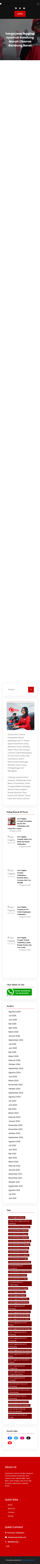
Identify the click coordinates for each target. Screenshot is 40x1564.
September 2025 (16, 1040)
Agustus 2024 (15, 1072)
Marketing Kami (10, 351)
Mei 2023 (12, 1109)
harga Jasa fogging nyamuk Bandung (19, 1222)
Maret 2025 (13, 1056)
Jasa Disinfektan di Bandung (19, 1227)
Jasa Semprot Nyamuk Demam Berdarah (17, 1410)
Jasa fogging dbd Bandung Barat (17, 618)
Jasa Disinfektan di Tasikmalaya (16, 1283)
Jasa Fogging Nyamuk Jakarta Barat (20, 1355)
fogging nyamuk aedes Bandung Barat (18, 560)
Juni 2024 (13, 1076)
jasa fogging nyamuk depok (19, 1319)
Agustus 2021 (14, 1190)
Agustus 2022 (14, 1141)
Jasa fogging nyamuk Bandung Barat (18, 635)
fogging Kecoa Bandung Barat (15, 557)
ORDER (20, 14)
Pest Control (26, 108)
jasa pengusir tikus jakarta (18, 1402)
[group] (20, 244)
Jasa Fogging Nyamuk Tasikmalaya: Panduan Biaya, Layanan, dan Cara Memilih (24, 876)
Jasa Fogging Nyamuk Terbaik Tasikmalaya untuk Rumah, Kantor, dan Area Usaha (24, 942)
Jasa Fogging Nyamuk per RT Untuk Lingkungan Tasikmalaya (24, 910)
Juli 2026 (12, 1015)
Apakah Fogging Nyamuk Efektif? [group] (19, 312)
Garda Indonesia (27, 1560)
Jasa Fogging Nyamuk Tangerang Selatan (17, 1373)
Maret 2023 (13, 1113)
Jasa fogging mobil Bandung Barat (17, 622)
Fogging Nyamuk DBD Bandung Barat (18, 574)
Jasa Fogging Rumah (12, 505)
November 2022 (15, 1129)
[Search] (31, 689)
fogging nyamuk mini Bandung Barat (18, 587)
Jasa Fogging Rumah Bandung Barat (17, 648)
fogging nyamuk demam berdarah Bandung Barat (17, 579)
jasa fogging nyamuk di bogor (20, 1329)
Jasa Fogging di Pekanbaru (18, 1299)
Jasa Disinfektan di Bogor (18, 1234)
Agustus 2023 (15, 1097)
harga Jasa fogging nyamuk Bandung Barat (18, 613)
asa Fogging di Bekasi (16, 1217)
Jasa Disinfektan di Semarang (19, 1272)
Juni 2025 (13, 1048)
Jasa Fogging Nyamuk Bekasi (19, 1312)
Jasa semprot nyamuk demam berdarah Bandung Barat (19, 656)
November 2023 (16, 1084)
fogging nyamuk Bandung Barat (16, 571)
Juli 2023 (12, 1101)
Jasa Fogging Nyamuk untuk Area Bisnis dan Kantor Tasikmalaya (24, 840)
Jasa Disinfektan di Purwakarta (16, 1267)
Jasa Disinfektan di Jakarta (18, 1255)
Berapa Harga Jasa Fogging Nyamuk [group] (17, 395)
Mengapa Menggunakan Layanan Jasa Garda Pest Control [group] (19, 280)
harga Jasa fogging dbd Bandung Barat (19, 608)
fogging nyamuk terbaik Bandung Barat (19, 594)
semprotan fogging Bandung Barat (17, 668)
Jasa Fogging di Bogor (17, 1292)
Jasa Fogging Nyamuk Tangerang (17, 1367)
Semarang (12, 251)
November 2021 (15, 1178)
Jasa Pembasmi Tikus (16, 467)
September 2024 (16, 1068)
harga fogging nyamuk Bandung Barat (18, 601)
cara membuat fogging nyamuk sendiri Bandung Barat (19, 548)
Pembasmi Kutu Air (15, 448)
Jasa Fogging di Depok (17, 1295)
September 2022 (16, 1137)
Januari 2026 (14, 1036)
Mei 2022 (12, 1153)
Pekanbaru (12, 269)
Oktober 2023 (14, 1089)
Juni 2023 (13, 1105)
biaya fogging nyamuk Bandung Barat (18, 519)
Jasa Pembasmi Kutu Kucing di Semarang (19, 1391)
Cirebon (10, 242)
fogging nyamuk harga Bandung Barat (19, 584)
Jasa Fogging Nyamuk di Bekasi (17, 1324)
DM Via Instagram (15, 367)
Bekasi (10, 215)
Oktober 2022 (14, 1133)
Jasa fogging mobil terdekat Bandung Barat (18, 626)
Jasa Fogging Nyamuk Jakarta (20, 1350)
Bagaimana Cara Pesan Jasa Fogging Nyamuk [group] (17, 359)
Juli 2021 (12, 1194)
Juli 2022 (12, 1145)
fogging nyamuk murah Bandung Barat (19, 591)
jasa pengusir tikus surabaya (19, 1405)
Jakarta (10, 230)
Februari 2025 (14, 1060)
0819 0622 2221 (13, 1542)
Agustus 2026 (15, 1011)
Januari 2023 (14, 1121)
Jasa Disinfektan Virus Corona (20, 460)
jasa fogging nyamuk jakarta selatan (19, 1361)
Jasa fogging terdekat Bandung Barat (18, 651)
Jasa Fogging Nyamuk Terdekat (16, 501)
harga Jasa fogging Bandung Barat (17, 605)
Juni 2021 (12, 1198)
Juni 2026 (13, 1020)
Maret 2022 (13, 1161)
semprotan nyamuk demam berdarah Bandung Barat (18, 672)
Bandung (11, 221)
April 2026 (13, 1028)
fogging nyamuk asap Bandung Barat (18, 567)
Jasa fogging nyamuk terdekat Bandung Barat (19, 639)
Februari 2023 (14, 1117)
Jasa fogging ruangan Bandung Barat (18, 644)
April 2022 (13, 1158)
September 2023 (16, 1093)
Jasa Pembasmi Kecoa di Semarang (18, 1385)
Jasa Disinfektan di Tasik (18, 1279)
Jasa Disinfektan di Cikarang (19, 1245)
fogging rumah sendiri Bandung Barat (18, 598)
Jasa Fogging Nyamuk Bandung (17, 1307)
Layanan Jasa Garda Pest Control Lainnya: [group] (19, 435)
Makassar (11, 263)
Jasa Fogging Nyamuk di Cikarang (17, 1333)
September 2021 (16, 1186)
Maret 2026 (13, 1032)
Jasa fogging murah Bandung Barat (18, 631)
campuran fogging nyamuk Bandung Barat (20, 522)
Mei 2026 (12, 1024)
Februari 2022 (14, 1166)
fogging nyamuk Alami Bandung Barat (18, 564)
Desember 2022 (15, 1125)
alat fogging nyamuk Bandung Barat (18, 512)
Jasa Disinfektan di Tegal (18, 1288)
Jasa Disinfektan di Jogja (18, 1259)
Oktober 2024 (14, 1064)
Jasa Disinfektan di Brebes (18, 1238)
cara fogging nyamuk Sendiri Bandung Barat (18, 530)
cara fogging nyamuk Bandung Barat (18, 526)
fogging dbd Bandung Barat (15, 553)
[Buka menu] (38, 4)
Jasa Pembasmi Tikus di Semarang (17, 1397)
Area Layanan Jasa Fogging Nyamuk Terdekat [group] (16, 180)
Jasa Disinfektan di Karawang (19, 1262)
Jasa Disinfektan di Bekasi (18, 1230)
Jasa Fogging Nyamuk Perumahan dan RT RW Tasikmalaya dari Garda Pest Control (20, 823)
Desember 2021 (15, 1174)
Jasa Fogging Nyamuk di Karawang (17, 1339)
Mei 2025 (12, 1052)
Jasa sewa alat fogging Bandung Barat (19, 661)
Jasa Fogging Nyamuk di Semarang (17, 1345)
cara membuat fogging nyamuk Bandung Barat (20, 539)
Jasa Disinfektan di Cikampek (19, 1241)
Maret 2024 (14, 1080)
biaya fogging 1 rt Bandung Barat (16, 515)
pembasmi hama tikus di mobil (18, 1416)
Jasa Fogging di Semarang (18, 1302)
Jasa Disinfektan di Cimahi (18, 1248)
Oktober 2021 (14, 1182)
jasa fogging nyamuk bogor (19, 1316)
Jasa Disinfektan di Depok (18, 1252)
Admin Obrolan (14, 379)
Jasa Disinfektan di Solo (17, 1275)
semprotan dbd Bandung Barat (16, 664)
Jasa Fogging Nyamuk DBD (14, 498)
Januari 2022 (14, 1170)
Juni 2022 (13, 1149)
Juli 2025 (12, 1044)
